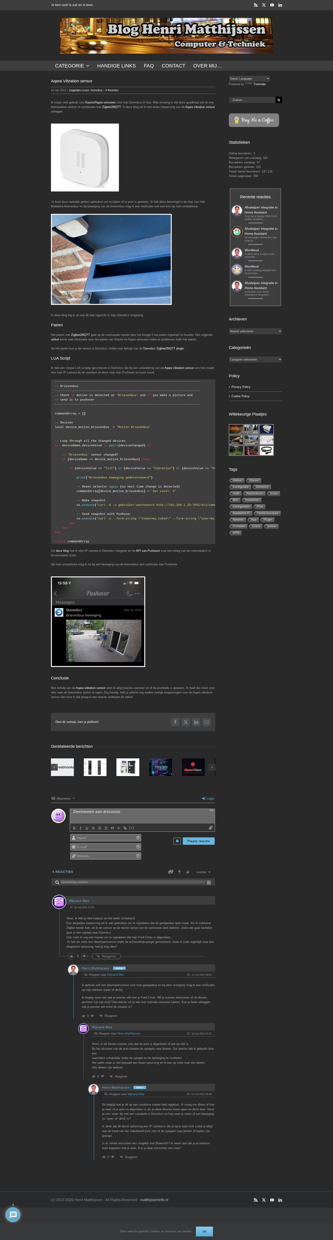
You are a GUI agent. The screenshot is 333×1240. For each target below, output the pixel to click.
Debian (237, 480)
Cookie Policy (241, 396)
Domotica (96, 90)
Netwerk (238, 519)
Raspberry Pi (241, 513)
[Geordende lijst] (100, 829)
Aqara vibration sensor (200, 107)
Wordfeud (252, 250)
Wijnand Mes (115, 976)
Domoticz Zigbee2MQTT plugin (163, 348)
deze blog (62, 550)
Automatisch (255, 493)
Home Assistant (268, 513)
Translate (259, 84)
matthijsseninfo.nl (154, 1201)
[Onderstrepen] (87, 829)
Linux (274, 493)
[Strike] (93, 829)
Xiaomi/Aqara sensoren (100, 102)
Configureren (241, 506)
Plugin (268, 519)
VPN (236, 533)
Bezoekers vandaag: (243, 162)
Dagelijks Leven (79, 90)
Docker (254, 480)
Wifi (235, 500)
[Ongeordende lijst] (106, 829)
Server (272, 526)
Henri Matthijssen (95, 970)
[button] (54, 768)
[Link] (125, 829)
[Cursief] (80, 829)
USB (236, 493)
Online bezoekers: (241, 153)
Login (210, 800)
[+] (131, 829)
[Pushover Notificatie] (98, 621)
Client (256, 526)
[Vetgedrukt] (74, 829)
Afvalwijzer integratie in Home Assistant (261, 209)
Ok (204, 1231)
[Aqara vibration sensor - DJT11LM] (85, 157)
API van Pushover (148, 550)
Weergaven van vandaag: (246, 158)
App (253, 519)
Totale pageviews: (241, 176)
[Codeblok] (119, 829)
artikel (55, 339)
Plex (260, 506)
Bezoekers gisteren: (242, 167)
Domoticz (262, 487)
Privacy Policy (241, 387)
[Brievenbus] (111, 259)
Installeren (252, 500)
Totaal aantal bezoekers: (245, 171)
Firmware (239, 526)
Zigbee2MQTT (111, 107)
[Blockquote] (112, 829)
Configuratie (241, 487)
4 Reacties (111, 90)
